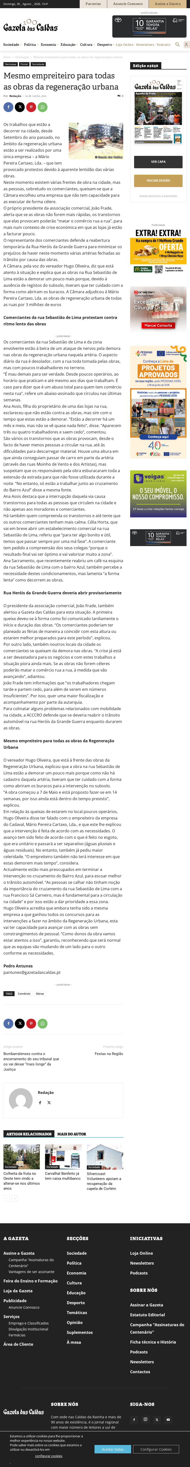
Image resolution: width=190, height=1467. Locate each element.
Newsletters (142, 1263)
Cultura (74, 1283)
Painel (24, 64)
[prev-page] (6, 1198)
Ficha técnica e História (153, 1342)
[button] (178, 45)
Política (74, 1263)
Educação (76, 1293)
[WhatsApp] (43, 107)
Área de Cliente (18, 1344)
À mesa (74, 1342)
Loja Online (141, 1253)
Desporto (76, 1302)
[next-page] (14, 1198)
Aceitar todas (113, 1449)
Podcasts (139, 1273)
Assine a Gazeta (19, 1253)
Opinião (75, 1322)
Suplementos (80, 1332)
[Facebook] (8, 107)
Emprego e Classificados (29, 1323)
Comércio (24, 993)
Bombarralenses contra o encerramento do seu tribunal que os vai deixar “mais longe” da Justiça (31, 1062)
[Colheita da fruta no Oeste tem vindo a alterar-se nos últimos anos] (21, 1156)
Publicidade (14, 1300)
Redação (15, 96)
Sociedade (38, 64)
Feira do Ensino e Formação (30, 1281)
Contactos (140, 1371)
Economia (76, 1273)
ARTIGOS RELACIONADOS (28, 1134)
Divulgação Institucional (28, 1329)
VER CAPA (158, 162)
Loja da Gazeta (18, 1291)
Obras (40, 993)
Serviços (11, 1316)
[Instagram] (145, 1419)
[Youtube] (168, 1420)
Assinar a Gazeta (146, 1305)
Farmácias (17, 1335)
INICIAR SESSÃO (158, 180)
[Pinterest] (31, 107)
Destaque (22, 57)
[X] (20, 107)
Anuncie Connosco (24, 1307)
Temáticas (77, 1312)
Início (7, 57)
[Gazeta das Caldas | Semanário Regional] (50, 25)
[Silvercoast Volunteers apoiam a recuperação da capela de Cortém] (105, 1157)
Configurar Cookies (156, 1449)
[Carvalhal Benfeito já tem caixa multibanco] (63, 1156)
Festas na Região (109, 1054)
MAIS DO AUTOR (71, 1134)
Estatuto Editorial (147, 1315)
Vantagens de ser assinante (31, 1271)
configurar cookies (48, 1456)
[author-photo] (21, 1100)
